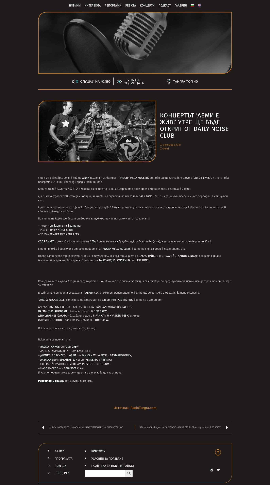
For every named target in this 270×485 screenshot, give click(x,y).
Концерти (147, 5)
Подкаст (165, 5)
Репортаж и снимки (51, 381)
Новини (75, 5)
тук (132, 241)
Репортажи (113, 5)
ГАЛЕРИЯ (88, 292)
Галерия (181, 5)
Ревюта (130, 5)
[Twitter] (218, 470)
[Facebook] (212, 470)
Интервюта (93, 5)
